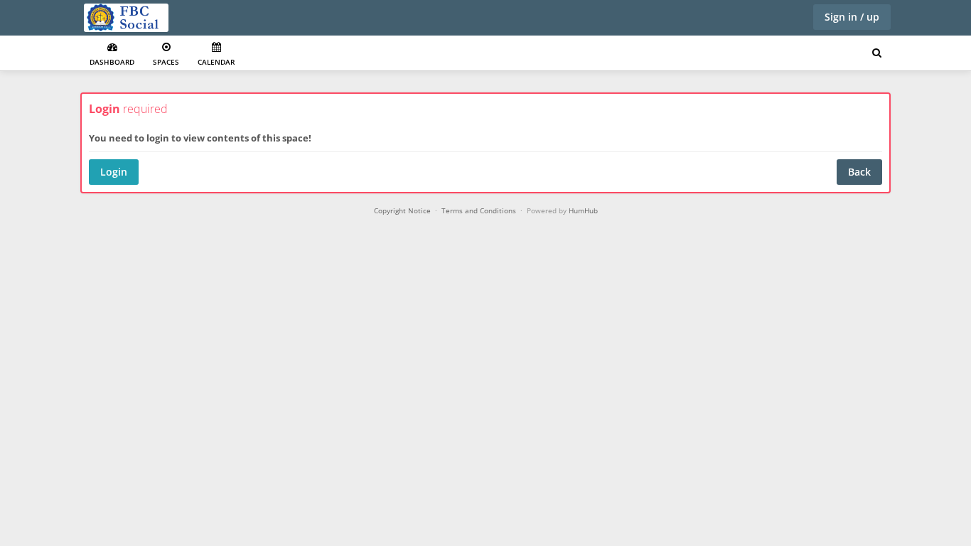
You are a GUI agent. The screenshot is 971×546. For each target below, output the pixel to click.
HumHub (583, 210)
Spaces (166, 62)
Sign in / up (852, 16)
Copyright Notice (402, 210)
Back (859, 171)
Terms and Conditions (478, 210)
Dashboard (112, 62)
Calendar (216, 62)
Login (113, 171)
